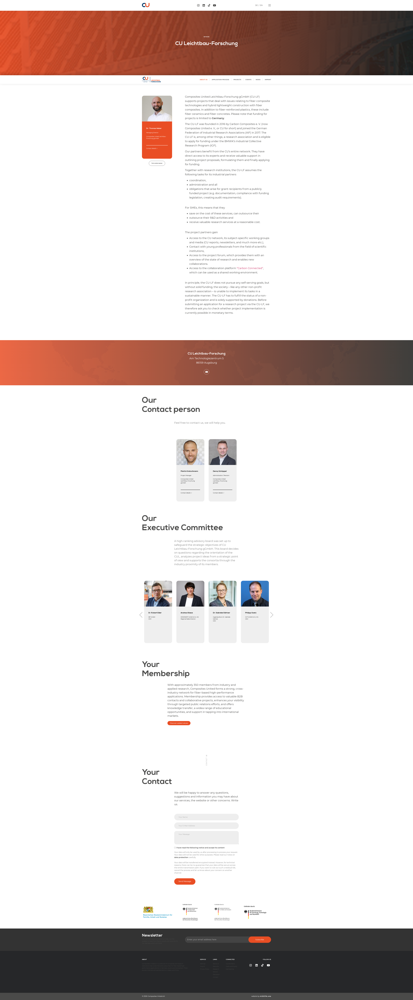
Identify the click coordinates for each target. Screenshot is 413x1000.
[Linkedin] (203, 5)
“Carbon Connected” (250, 268)
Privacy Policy (204, 969)
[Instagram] (198, 5)
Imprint (202, 966)
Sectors (215, 972)
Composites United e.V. (156, 996)
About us (216, 964)
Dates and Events (231, 966)
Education (216, 974)
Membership (230, 969)
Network (216, 966)
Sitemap (202, 964)
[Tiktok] (209, 5)
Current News (230, 964)
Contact (215, 977)
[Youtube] (214, 5)
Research (216, 969)
